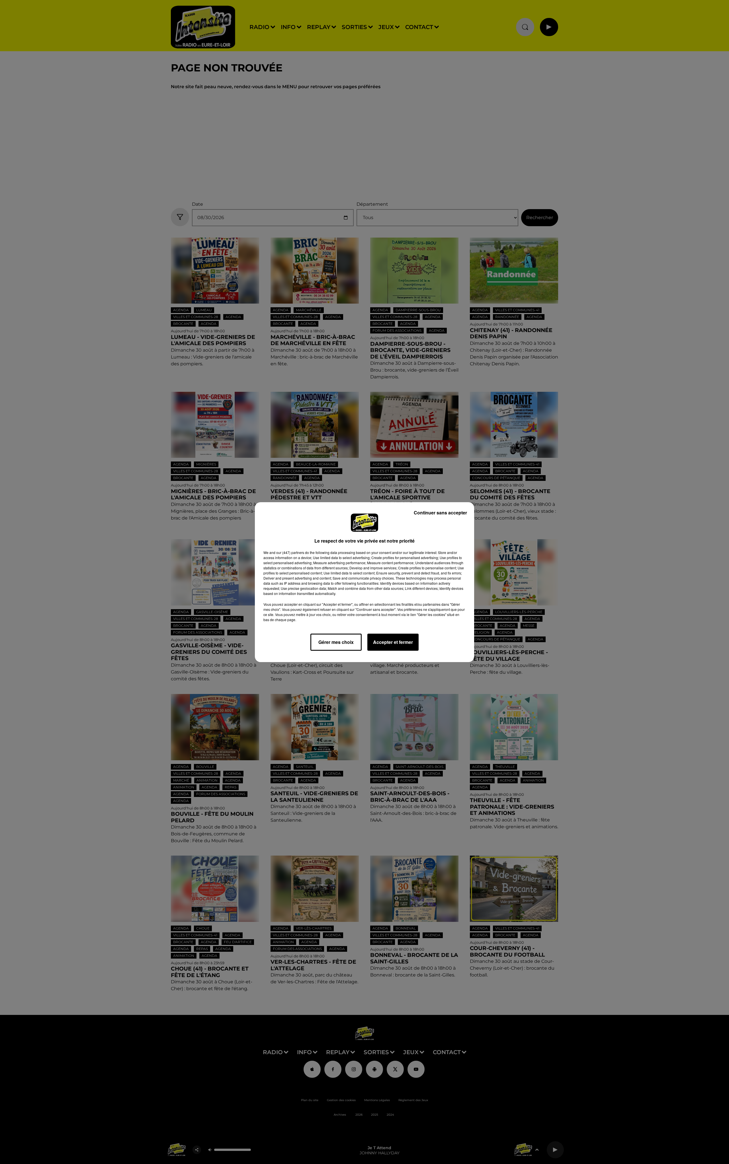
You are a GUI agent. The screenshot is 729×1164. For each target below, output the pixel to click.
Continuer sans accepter (440, 512)
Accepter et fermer (393, 642)
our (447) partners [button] (290, 552)
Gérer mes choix (336, 642)
